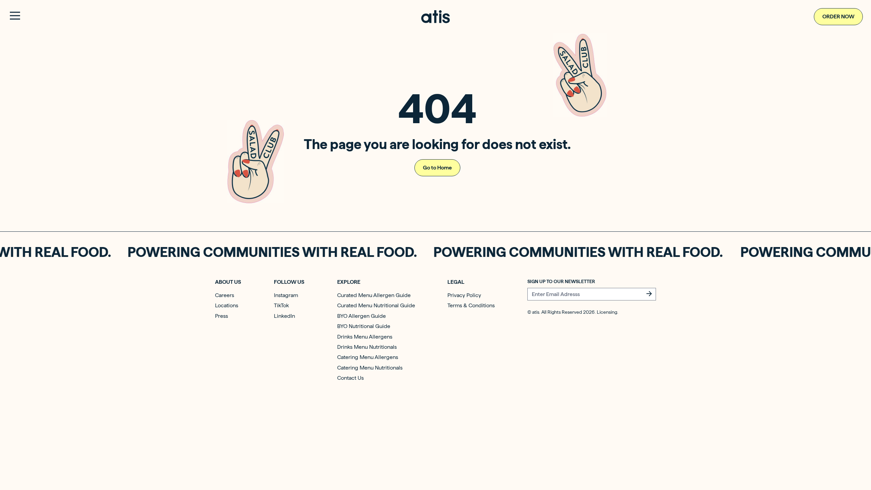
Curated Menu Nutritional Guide (376, 305)
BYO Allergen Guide (361, 316)
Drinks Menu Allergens (364, 336)
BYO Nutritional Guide (363, 326)
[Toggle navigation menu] (15, 15)
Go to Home (437, 167)
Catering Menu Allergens (367, 357)
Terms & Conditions (471, 305)
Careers (224, 295)
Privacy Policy (464, 295)
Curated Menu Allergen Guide (374, 295)
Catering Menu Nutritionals (369, 367)
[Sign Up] (649, 294)
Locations (226, 305)
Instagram (286, 295)
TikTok (281, 305)
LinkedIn (284, 316)
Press (221, 316)
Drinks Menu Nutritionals (367, 347)
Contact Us (350, 378)
